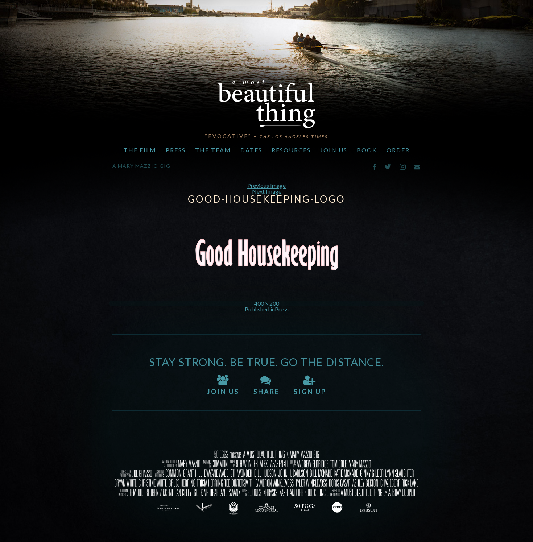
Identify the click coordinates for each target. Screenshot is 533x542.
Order (398, 149)
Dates (251, 149)
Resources (291, 149)
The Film (140, 149)
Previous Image (266, 185)
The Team (213, 149)
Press (176, 149)
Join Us (333, 149)
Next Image (266, 191)
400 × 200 (266, 303)
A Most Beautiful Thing (266, 104)
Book (367, 149)
